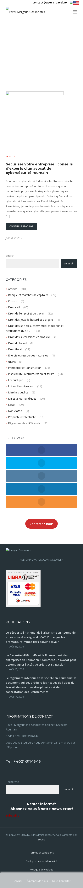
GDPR (12, 361)
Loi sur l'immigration (21, 386)
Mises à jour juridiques (22, 398)
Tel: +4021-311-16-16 (23, 761)
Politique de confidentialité (41, 861)
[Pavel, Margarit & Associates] (25, 12)
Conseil (12, 301)
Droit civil (14, 307)
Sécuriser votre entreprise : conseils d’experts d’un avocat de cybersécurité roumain (39, 168)
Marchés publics (18, 392)
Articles (10, 156)
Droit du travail (17, 343)
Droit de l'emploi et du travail (26, 313)
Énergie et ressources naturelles (28, 355)
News (11, 405)
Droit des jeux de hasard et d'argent (30, 319)
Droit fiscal (15, 349)
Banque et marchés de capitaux (28, 295)
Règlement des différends (24, 423)
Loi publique (15, 380)
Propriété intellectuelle (22, 417)
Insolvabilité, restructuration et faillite (31, 374)
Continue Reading (21, 226)
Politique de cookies (41, 869)
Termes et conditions (41, 852)
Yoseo (41, 839)
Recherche (12, 782)
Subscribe (12, 815)
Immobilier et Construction (25, 368)
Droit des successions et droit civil (29, 337)
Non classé (15, 411)
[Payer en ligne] (23, 588)
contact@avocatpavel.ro (49, 2)
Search (10, 255)
